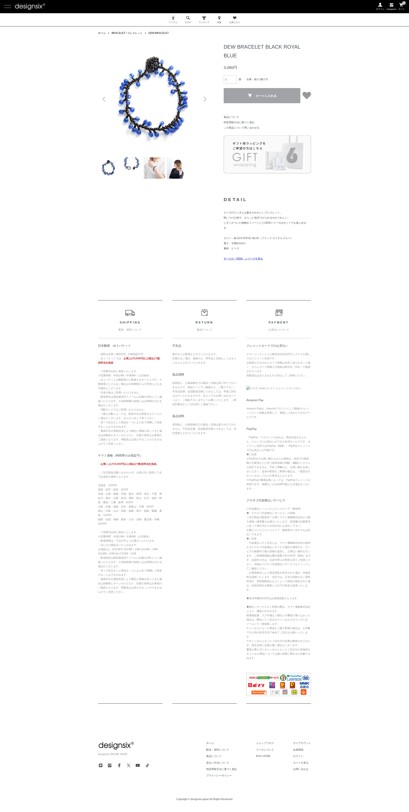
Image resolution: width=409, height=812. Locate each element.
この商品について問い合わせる (241, 127)
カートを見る (300, 762)
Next (204, 99)
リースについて (265, 749)
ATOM (266, 756)
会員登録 (298, 749)
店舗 (219, 22)
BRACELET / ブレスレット (127, 33)
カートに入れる (266, 95)
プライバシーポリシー (219, 775)
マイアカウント (302, 743)
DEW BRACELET (158, 33)
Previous (104, 99)
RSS (258, 756)
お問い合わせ (300, 769)
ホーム (102, 33)
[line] (100, 765)
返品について (231, 117)
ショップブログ (265, 743)
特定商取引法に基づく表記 (239, 122)
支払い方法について (217, 762)
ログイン (298, 756)
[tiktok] (147, 765)
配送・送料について (217, 749)
